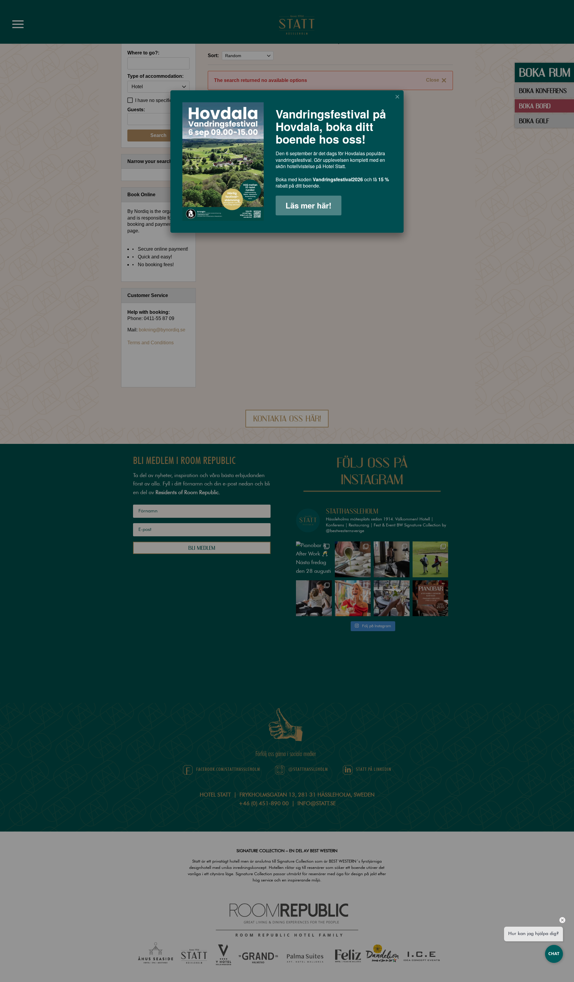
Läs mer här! (309, 205)
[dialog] (287, 161)
